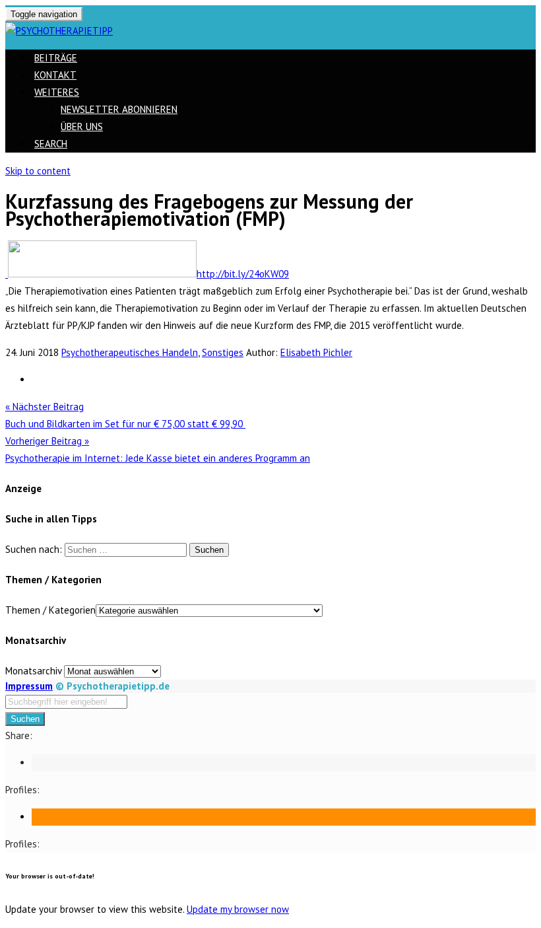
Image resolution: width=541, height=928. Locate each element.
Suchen (25, 719)
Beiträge (55, 58)
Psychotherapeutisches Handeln (129, 352)
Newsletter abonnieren (119, 109)
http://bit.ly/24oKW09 (243, 274)
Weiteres (56, 92)
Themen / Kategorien (50, 610)
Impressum (29, 686)
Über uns (82, 126)
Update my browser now (238, 909)
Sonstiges (222, 352)
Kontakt (55, 75)
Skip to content (38, 170)
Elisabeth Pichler (316, 352)
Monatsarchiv (33, 670)
